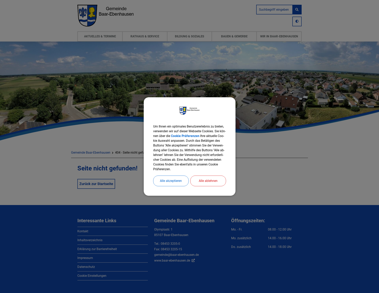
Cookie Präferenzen (185, 136)
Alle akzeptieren (171, 181)
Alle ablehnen (208, 181)
